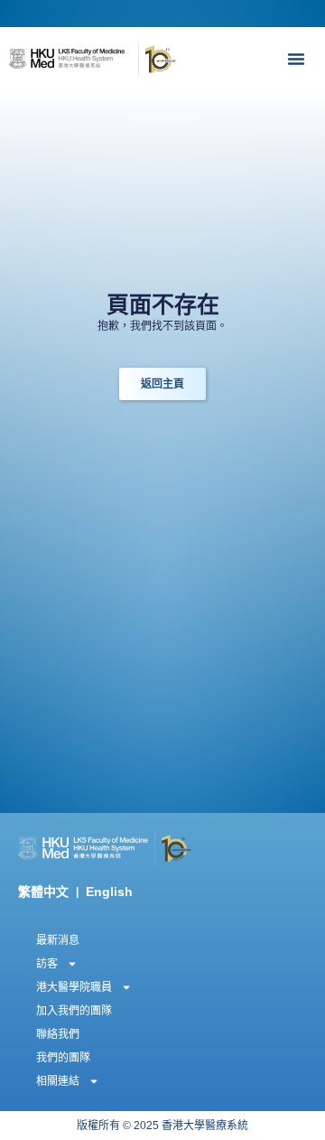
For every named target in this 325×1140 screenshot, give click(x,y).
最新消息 (57, 940)
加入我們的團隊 (74, 1011)
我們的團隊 (63, 1057)
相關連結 (57, 1081)
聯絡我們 (57, 1034)
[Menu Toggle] (300, 59)
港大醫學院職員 (74, 987)
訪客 (47, 964)
